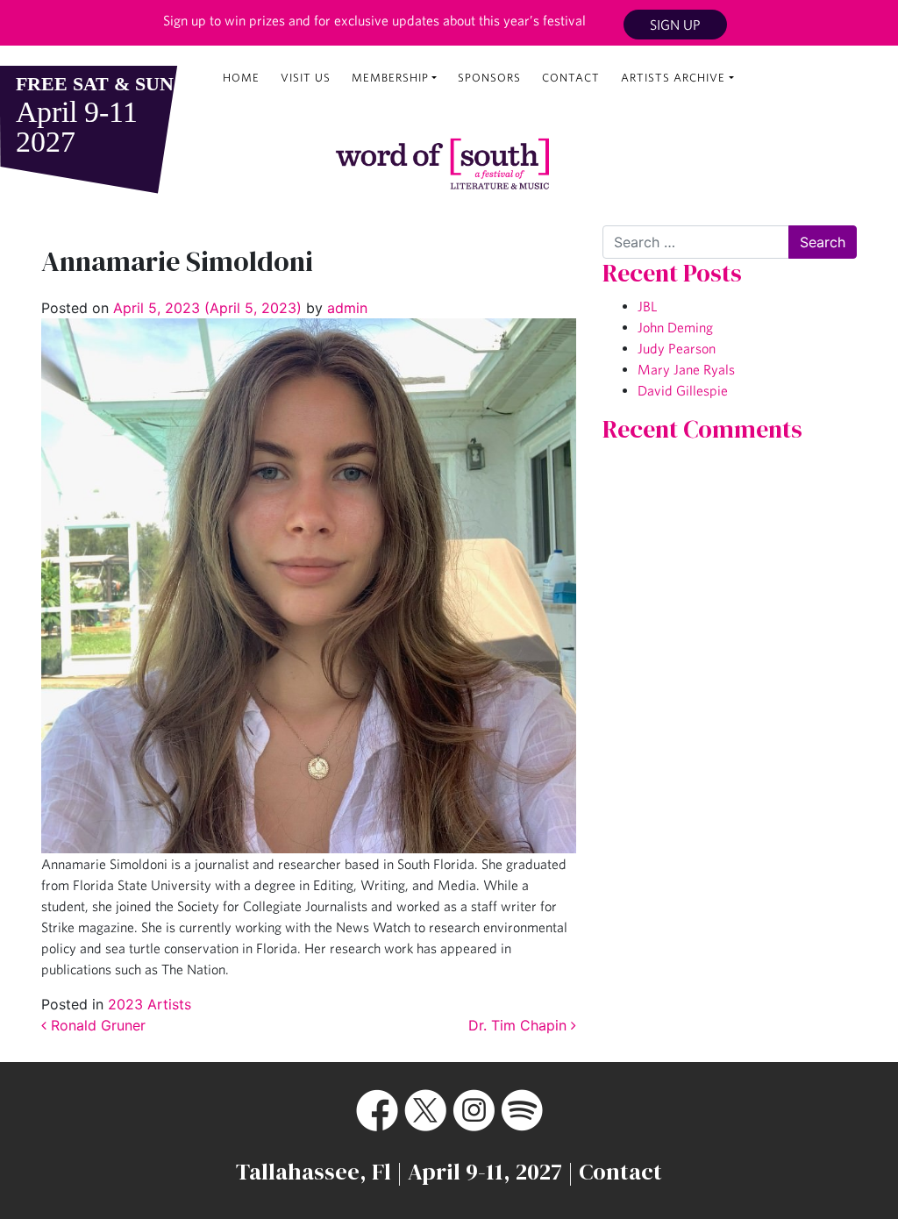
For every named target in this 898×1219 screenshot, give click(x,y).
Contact (571, 77)
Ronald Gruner (96, 1025)
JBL (647, 306)
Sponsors (489, 77)
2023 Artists (149, 1004)
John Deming (675, 327)
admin (345, 308)
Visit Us (306, 77)
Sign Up (675, 24)
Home (241, 77)
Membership (390, 77)
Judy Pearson (677, 348)
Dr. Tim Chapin (519, 1025)
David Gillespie (683, 390)
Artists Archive (673, 77)
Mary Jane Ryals (686, 369)
